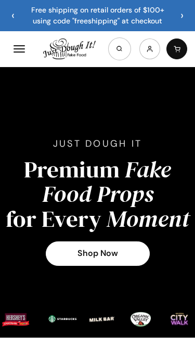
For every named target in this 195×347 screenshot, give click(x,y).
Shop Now (97, 253)
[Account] (149, 48)
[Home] (69, 48)
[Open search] (120, 48)
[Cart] (176, 48)
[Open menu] (19, 48)
